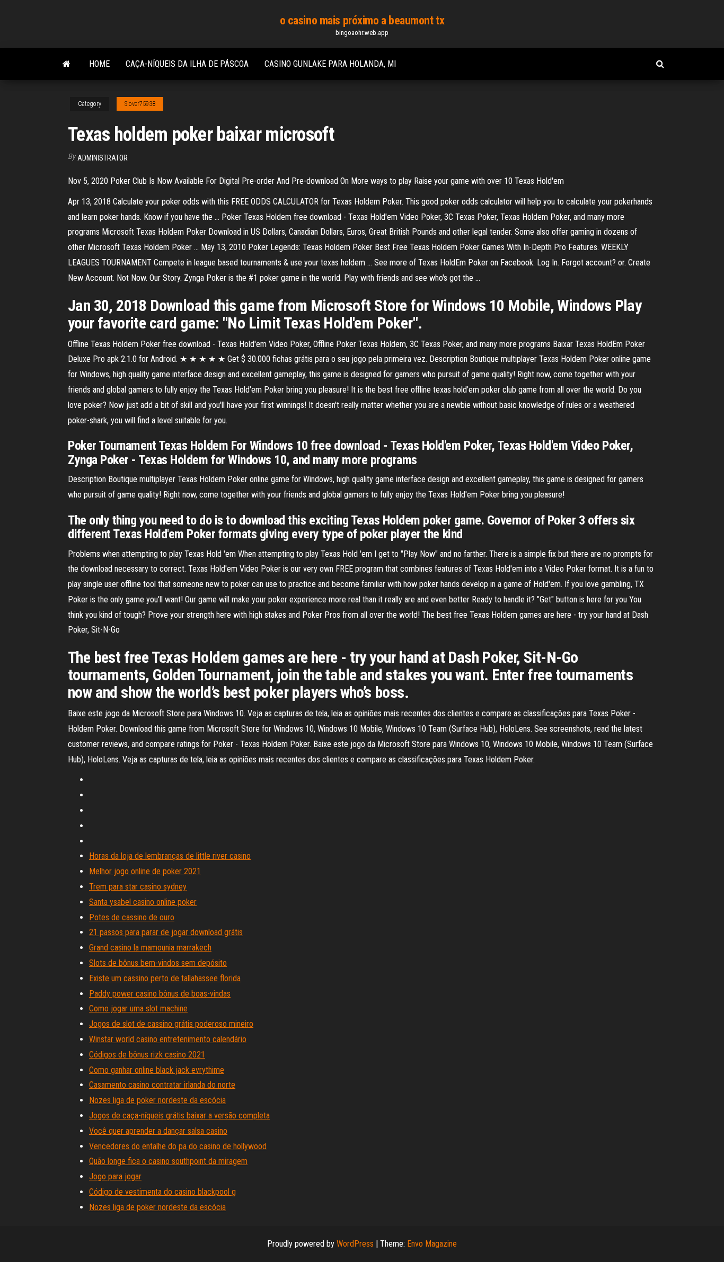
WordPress (355, 1244)
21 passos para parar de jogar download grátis (166, 932)
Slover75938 (140, 104)
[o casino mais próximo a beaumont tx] (66, 64)
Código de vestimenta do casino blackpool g (162, 1192)
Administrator (102, 158)
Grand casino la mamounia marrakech (150, 948)
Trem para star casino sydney (138, 887)
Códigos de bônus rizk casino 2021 (147, 1055)
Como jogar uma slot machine (138, 1008)
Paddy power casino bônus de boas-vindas (160, 994)
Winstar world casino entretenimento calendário (167, 1039)
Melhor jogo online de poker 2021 (145, 871)
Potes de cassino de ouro (131, 917)
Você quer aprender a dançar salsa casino (158, 1131)
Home (99, 64)
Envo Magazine (432, 1244)
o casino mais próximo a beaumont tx (362, 20)
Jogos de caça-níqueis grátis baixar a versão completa (179, 1115)
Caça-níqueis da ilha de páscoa (187, 64)
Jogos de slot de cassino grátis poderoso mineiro (171, 1024)
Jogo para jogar (115, 1176)
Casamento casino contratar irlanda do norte (162, 1085)
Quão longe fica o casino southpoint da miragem (168, 1161)
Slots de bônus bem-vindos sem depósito (158, 963)
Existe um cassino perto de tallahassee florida (165, 978)
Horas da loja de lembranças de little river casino (170, 856)
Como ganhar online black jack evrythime (156, 1070)
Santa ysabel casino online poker (143, 902)
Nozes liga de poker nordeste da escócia (157, 1100)
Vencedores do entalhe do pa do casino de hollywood (178, 1146)
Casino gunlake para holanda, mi (330, 64)
